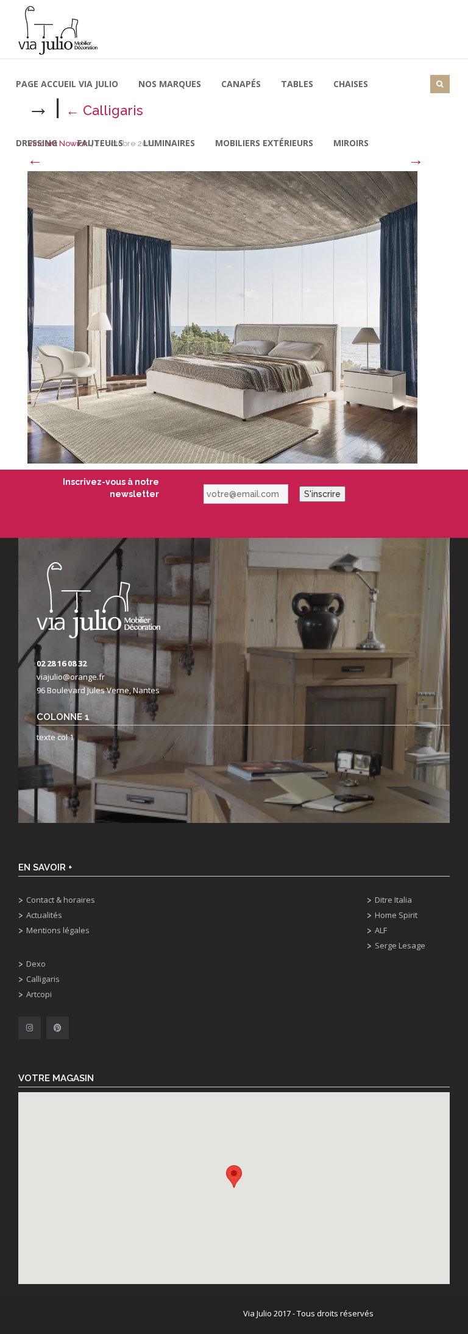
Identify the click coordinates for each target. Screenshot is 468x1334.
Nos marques (169, 84)
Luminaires (169, 143)
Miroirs (351, 143)
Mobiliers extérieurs (264, 143)
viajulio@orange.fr (71, 676)
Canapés (241, 84)
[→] (222, 316)
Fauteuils (100, 143)
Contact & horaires (60, 899)
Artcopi (39, 994)
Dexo (36, 963)
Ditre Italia (393, 899)
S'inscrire (322, 494)
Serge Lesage (400, 945)
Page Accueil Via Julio (67, 84)
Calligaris (43, 978)
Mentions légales (58, 930)
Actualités (44, 914)
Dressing (36, 143)
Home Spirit (396, 914)
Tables (297, 84)
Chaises (350, 84)
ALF (381, 930)
